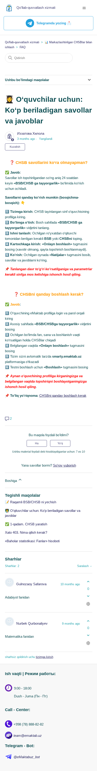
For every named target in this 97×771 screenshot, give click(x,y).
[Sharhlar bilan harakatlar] (88, 604)
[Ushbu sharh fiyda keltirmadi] (88, 596)
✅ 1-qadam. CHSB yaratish (26, 524)
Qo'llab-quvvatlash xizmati (22, 42)
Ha (37, 443)
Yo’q (60, 443)
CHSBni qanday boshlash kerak (62, 395)
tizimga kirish (44, 657)
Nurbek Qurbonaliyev (32, 623)
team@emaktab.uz (28, 735)
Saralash (83, 566)
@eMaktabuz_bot (27, 757)
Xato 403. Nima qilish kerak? (26, 532)
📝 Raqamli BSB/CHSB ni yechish (30, 502)
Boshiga (11, 481)
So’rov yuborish (64, 465)
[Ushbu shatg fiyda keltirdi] (88, 582)
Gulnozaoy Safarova (31, 584)
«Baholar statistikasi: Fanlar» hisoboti (32, 541)
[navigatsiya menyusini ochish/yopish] (84, 8)
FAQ (22, 47)
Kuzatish (15, 146)
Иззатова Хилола (30, 133)
